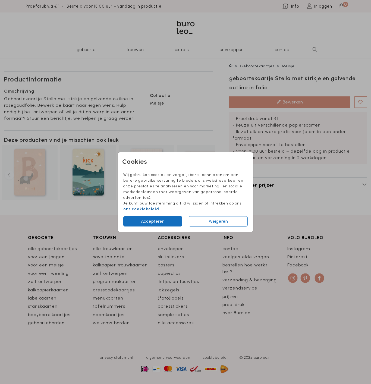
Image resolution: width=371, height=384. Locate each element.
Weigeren (218, 221)
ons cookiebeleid (141, 209)
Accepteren (153, 221)
